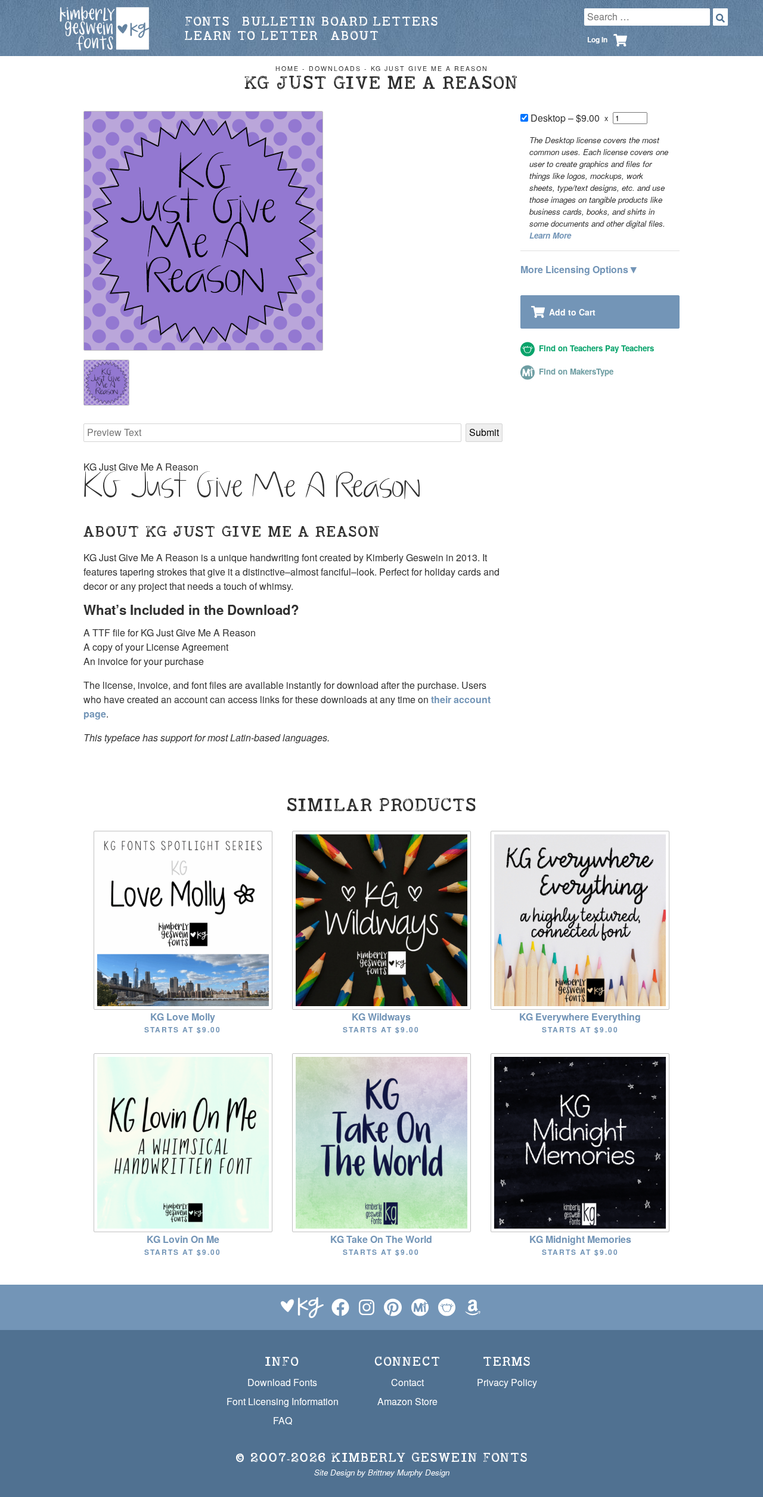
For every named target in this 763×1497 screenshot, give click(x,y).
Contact (407, 1382)
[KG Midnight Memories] (580, 1141)
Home (287, 68)
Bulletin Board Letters (340, 21)
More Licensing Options (578, 268)
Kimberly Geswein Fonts (429, 1457)
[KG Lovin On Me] (183, 1141)
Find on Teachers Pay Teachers (595, 348)
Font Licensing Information (283, 1401)
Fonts (207, 21)
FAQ (282, 1420)
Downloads (335, 68)
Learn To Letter (252, 35)
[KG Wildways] (381, 919)
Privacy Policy (507, 1382)
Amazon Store (407, 1401)
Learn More (550, 235)
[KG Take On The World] (381, 1141)
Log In (597, 39)
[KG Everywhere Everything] (580, 919)
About (355, 35)
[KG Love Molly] (183, 919)
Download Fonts (282, 1382)
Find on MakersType (574, 371)
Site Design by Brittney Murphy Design (381, 1472)
